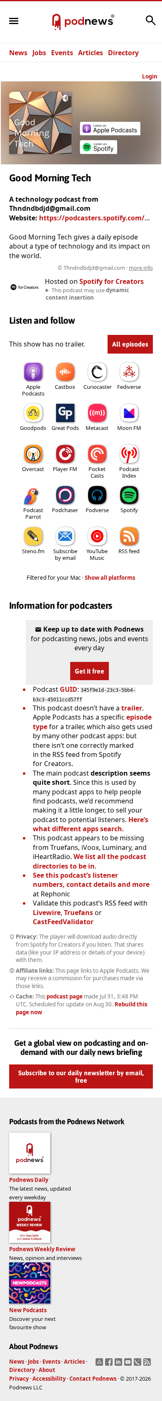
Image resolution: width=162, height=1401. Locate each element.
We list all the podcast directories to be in (89, 861)
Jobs (39, 52)
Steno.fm (33, 551)
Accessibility (49, 1378)
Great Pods (65, 428)
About (47, 1370)
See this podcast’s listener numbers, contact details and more (91, 880)
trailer (131, 708)
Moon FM (129, 428)
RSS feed (129, 551)
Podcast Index (129, 472)
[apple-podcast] (110, 132)
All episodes (130, 344)
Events (62, 52)
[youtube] (129, 1364)
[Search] (150, 24)
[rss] (148, 1364)
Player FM (65, 469)
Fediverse (129, 387)
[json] (138, 1364)
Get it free (89, 671)
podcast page (65, 996)
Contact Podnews (92, 1378)
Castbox (65, 387)
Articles (90, 52)
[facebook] (110, 1364)
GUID (68, 689)
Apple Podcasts (33, 390)
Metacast (97, 428)
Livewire (47, 912)
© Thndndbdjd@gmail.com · (105, 267)
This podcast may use (87, 293)
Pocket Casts (97, 472)
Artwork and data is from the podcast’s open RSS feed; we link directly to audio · (82, 267)
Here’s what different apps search (90, 824)
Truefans (78, 912)
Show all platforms (110, 577)
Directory (123, 52)
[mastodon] (100, 1364)
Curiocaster (97, 387)
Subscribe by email (65, 554)
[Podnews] (56, 22)
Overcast (33, 469)
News (18, 52)
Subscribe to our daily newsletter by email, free (81, 1076)
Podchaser (65, 510)
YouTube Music (97, 554)
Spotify (129, 510)
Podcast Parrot (33, 513)
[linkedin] (119, 1364)
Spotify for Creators (111, 281)
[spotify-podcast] (98, 154)
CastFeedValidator (63, 921)
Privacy (19, 1378)
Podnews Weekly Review (42, 1249)
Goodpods (33, 428)
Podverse (97, 510)
